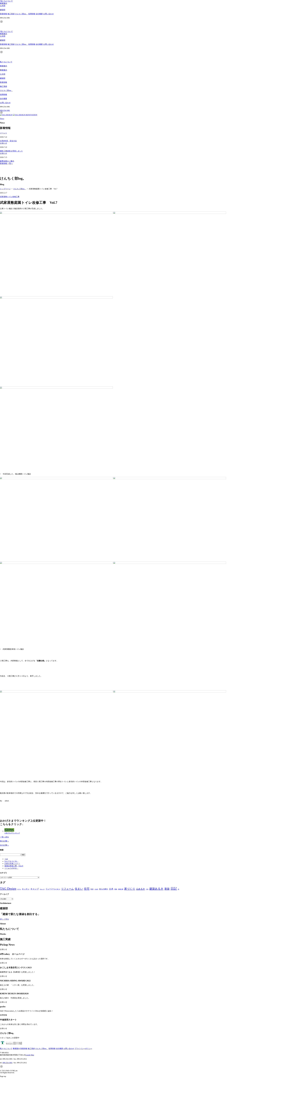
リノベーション (53, 889)
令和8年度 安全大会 (8, 141)
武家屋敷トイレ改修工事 (9, 197)
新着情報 (3, 14)
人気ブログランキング (12, 833)
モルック (42, 889)
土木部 (2, 74)
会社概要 (39, 14)
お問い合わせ (48, 14)
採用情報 (31, 14)
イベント (3, 133)
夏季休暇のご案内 (7, 161)
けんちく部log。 (21, 14)
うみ (6, 859)
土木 (111, 889)
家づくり (129, 888)
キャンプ (34, 889)
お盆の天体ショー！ (12, 863)
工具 (147, 889)
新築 (167, 888)
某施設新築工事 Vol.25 (13, 866)
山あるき (140, 889)
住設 (92, 889)
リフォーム (67, 888)
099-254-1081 (7, 1063)
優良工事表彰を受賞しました (11, 151)
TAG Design (8, 888)
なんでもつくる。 (11, 861)
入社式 (96, 889)
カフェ (19, 889)
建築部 (2, 78)
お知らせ (3, 143)
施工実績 (11, 14)
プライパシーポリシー (83, 1048)
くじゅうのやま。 (11, 868)
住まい (79, 888)
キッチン (25, 889)
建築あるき (156, 888)
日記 (174, 888)
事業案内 (3, 3)
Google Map (29, 1055)
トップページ (5, 189)
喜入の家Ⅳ (103, 889)
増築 (115, 889)
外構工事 (120, 889)
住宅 (86, 888)
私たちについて (6, 1)
